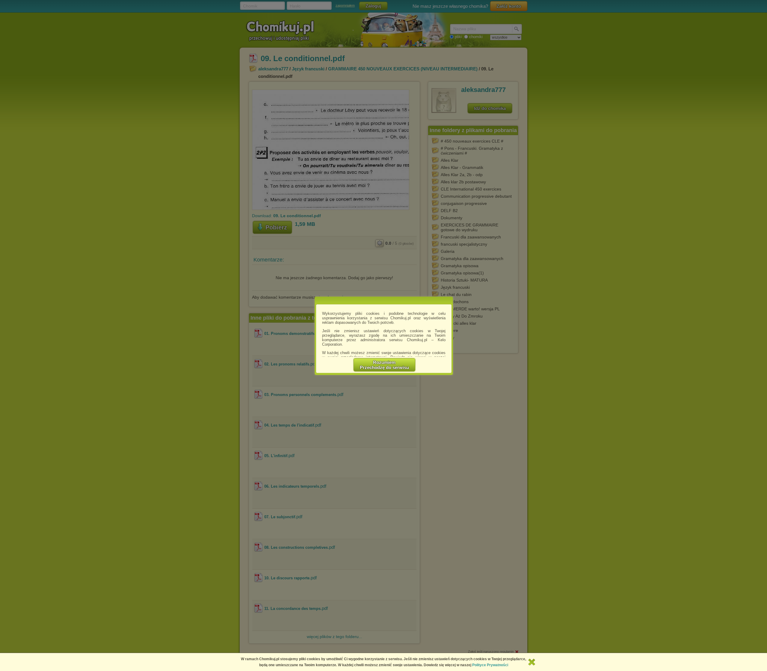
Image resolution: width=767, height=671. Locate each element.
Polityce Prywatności (490, 665)
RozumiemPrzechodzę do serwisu (384, 365)
